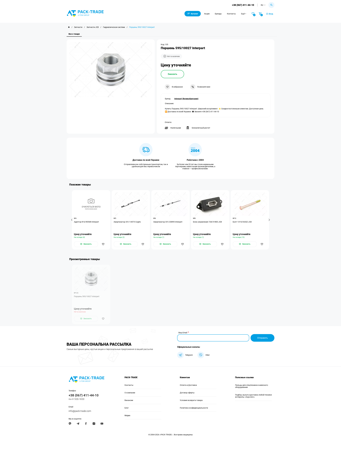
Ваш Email (182, 333)
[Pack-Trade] (69, 27)
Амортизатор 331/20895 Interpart (167, 222)
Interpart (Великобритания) (186, 99)
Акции (207, 14)
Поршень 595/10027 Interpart (86, 296)
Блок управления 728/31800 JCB (207, 222)
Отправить (262, 338)
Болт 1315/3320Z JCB (242, 222)
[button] (72, 220)
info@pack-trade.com (80, 411)
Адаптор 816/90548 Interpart (86, 222)
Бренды (218, 14)
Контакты (231, 14)
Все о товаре (74, 34)
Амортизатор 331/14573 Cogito (127, 222)
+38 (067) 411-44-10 (243, 5)
